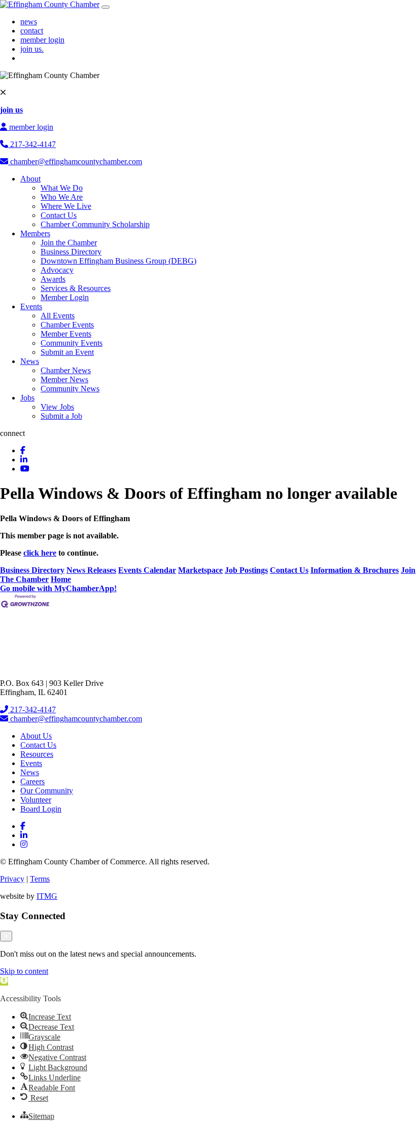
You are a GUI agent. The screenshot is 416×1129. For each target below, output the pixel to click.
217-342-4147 (32, 144)
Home (61, 579)
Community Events (71, 343)
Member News (64, 379)
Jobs (27, 397)
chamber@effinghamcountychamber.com (75, 161)
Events (31, 306)
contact (31, 30)
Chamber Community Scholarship (95, 224)
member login (42, 39)
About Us (36, 736)
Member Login (65, 297)
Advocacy (57, 270)
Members (35, 233)
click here (39, 553)
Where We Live (66, 206)
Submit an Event (67, 352)
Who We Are (62, 197)
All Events (58, 315)
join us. (32, 49)
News (29, 361)
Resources (36, 754)
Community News (70, 388)
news (28, 21)
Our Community (46, 790)
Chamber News (66, 370)
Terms (40, 879)
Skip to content (24, 971)
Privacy (12, 879)
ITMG (47, 896)
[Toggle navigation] (105, 7)
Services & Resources (76, 288)
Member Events (66, 334)
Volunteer (35, 799)
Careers (32, 781)
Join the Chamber (69, 242)
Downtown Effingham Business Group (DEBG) (118, 261)
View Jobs (57, 407)
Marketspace (200, 570)
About (30, 178)
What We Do (62, 188)
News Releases (91, 570)
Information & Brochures (354, 570)
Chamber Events (67, 324)
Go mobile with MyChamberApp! (58, 588)
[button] (4, 981)
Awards (53, 279)
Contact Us (59, 215)
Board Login (40, 809)
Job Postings (246, 570)
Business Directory (71, 251)
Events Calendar (147, 570)
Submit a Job (61, 416)
